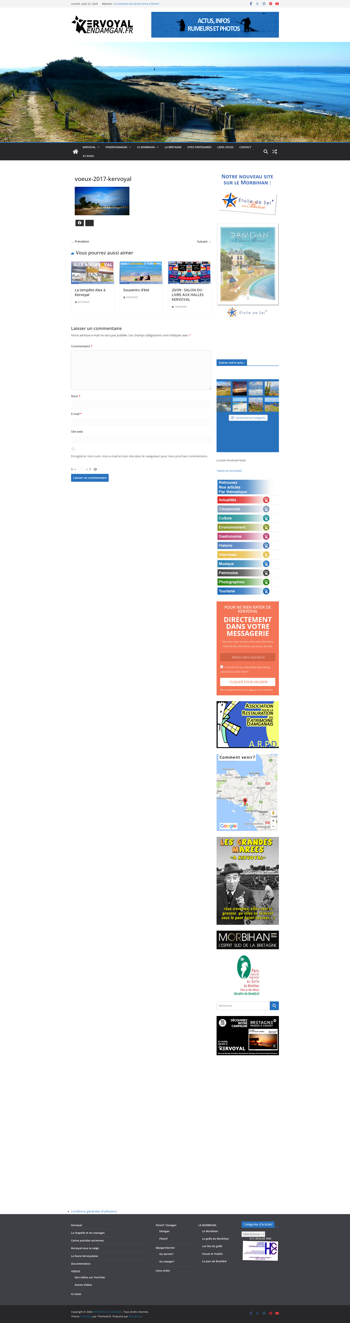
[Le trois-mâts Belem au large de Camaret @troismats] (256, 388)
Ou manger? (166, 1261)
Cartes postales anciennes (87, 1240)
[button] (98, 147)
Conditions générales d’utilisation (94, 1211)
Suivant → (204, 242)
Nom (75, 396)
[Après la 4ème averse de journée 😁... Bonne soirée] (272, 388)
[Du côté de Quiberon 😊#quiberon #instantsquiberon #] (272, 404)
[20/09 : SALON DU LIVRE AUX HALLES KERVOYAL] (189, 264)
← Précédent (80, 242)
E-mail (76, 414)
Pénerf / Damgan (166, 1225)
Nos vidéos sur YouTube (90, 1277)
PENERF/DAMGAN (116, 147)
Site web (77, 432)
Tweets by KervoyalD (229, 470)
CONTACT (245, 147)
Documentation (81, 1263)
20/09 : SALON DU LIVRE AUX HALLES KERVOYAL (188, 294)
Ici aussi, (88, 156)
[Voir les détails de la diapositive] (248, 271)
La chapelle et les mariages (88, 1233)
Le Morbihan (210, 1231)
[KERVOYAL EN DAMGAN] (75, 151)
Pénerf (163, 1238)
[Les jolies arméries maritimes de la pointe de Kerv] (256, 404)
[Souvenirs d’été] (141, 264)
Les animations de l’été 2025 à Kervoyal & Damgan (144, 3)
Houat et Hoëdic (212, 1254)
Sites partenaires (199, 147)
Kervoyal (76, 1225)
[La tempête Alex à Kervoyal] (92, 264)
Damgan (164, 1231)
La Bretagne (173, 147)
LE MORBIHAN (146, 147)
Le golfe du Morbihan (215, 1238)
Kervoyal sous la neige (85, 1248)
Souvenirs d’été (136, 289)
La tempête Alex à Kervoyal (90, 292)
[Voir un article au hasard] (274, 151)
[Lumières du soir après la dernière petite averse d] (224, 404)
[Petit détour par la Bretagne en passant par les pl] (240, 404)
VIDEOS (75, 1271)
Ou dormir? (166, 1254)
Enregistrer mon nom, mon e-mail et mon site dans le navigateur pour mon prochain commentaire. (139, 456)
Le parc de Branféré (214, 1261)
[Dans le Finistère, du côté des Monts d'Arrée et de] (224, 388)
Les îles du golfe (212, 1246)
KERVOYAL (89, 147)
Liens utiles (225, 147)
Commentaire (81, 346)
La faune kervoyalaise (84, 1256)
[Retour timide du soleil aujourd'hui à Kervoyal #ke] (240, 388)
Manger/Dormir (165, 1247)
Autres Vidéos (83, 1285)
